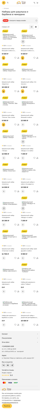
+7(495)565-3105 (8, 346)
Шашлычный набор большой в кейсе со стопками (27, 50)
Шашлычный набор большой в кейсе (27, 116)
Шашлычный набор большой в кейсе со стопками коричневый (9, 50)
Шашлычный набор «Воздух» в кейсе (27, 216)
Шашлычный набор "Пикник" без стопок (8, 116)
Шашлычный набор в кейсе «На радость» (27, 183)
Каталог (6, 8)
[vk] (3, 365)
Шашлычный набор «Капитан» (8, 183)
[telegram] (12, 365)
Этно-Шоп (5, 342)
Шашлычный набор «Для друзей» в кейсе (29, 250)
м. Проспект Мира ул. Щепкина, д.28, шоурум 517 (18, 358)
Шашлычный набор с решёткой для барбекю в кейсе (29, 317)
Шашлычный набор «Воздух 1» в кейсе (27, 149)
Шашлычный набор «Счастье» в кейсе (8, 250)
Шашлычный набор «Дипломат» (8, 283)
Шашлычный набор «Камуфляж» (8, 216)
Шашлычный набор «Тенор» (8, 149)
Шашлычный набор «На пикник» (28, 83)
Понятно (7, 406)
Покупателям (7, 338)
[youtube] (7, 365)
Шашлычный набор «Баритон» (8, 83)
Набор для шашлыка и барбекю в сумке (9, 316)
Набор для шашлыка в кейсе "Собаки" (28, 283)
